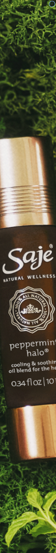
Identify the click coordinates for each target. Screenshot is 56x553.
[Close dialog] (52, 4)
